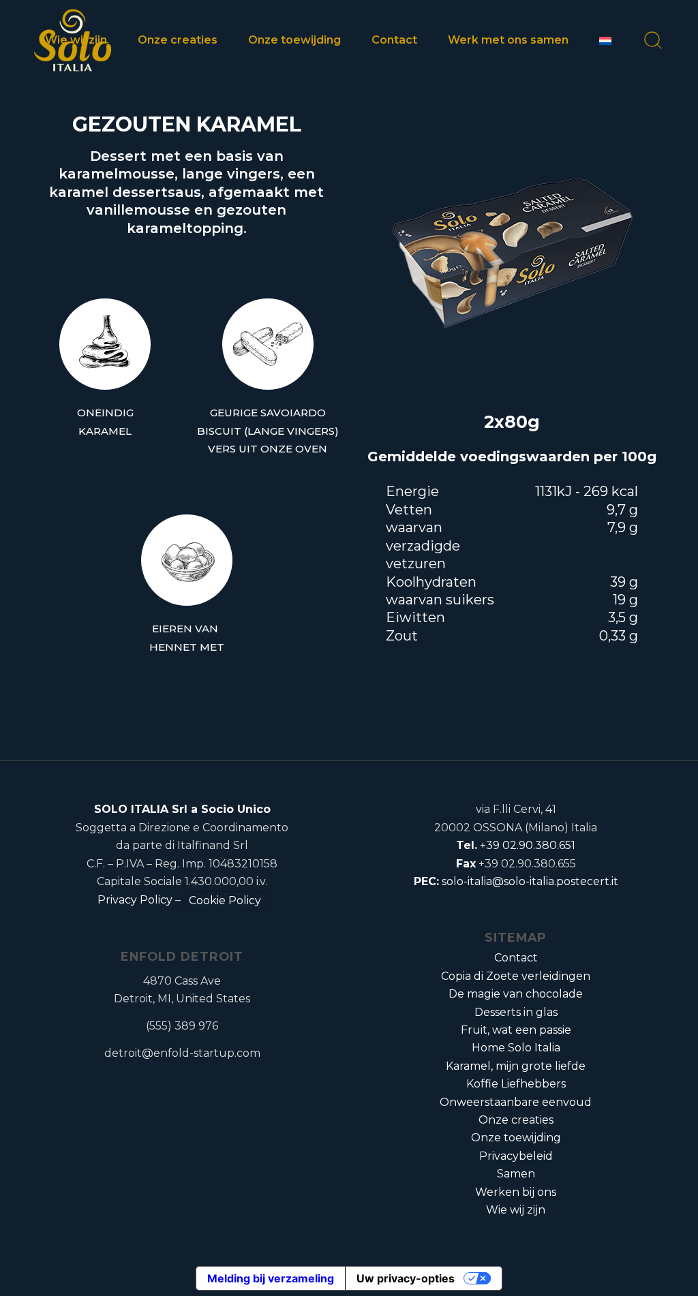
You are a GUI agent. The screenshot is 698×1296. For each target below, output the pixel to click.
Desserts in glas (516, 1012)
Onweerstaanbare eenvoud (516, 1102)
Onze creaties (516, 1119)
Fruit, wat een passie (516, 1029)
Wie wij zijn (515, 1209)
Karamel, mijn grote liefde (516, 1066)
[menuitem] (82, 40)
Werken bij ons (515, 1192)
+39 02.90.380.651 (527, 845)
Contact (516, 957)
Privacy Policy (134, 899)
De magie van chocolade (516, 993)
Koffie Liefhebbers (516, 1083)
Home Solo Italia (516, 1047)
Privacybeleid (516, 1156)
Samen (516, 1173)
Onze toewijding (516, 1137)
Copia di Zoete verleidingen (515, 976)
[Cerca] (642, 40)
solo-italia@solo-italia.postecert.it (530, 881)
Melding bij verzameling (270, 1278)
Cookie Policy (225, 900)
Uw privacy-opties (405, 1278)
